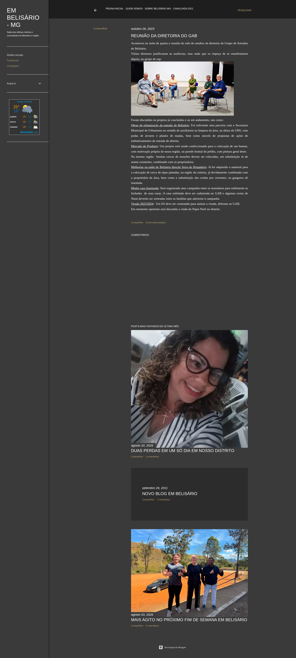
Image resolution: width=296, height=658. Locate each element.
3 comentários (152, 456)
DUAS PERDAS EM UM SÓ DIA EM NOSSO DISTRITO (182, 450)
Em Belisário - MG (23, 17)
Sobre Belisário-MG (158, 8)
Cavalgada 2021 (183, 8)
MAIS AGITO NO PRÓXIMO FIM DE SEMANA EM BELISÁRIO (189, 619)
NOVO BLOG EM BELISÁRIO (169, 493)
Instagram (13, 66)
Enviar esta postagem (156, 222)
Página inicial (115, 8)
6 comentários (152, 626)
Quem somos (134, 8)
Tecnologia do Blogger (175, 647)
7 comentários (163, 499)
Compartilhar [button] (100, 28)
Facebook (13, 60)
